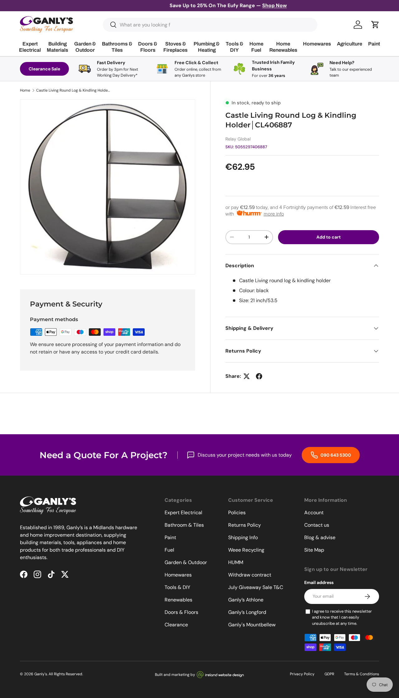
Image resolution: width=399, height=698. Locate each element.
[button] (375, 24)
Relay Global (238, 139)
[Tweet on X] (246, 376)
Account (314, 512)
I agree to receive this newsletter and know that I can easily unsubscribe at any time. (342, 617)
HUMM (235, 562)
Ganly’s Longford (247, 612)
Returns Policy (244, 525)
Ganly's (40, 674)
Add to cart (328, 237)
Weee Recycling (246, 550)
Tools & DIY (177, 587)
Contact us (316, 525)
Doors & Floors (181, 612)
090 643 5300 (335, 455)
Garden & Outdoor (186, 562)
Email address (319, 582)
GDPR (329, 674)
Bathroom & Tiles (184, 525)
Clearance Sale (44, 69)
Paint (170, 537)
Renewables (178, 599)
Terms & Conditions (361, 674)
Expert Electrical (183, 512)
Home (25, 90)
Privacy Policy (302, 674)
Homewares (178, 575)
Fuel (169, 550)
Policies (237, 512)
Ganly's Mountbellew (252, 624)
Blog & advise (319, 537)
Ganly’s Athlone (245, 599)
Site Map (314, 550)
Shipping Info (243, 537)
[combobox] (210, 25)
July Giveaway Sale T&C (255, 587)
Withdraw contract (249, 575)
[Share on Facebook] (259, 376)
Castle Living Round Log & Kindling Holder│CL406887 (73, 90)
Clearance (176, 624)
